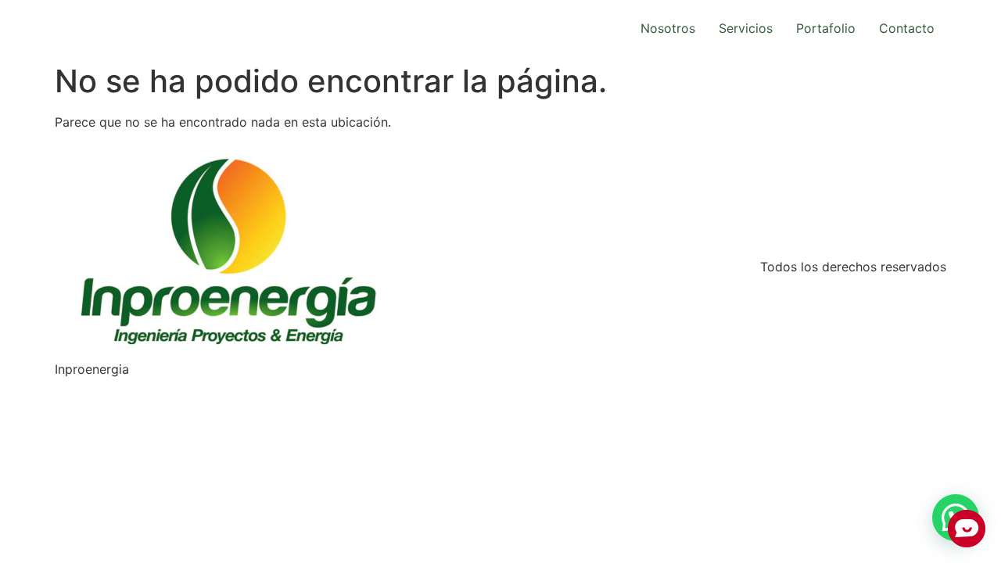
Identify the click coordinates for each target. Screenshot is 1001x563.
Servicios (746, 28)
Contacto (907, 28)
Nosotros (667, 28)
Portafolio (826, 28)
